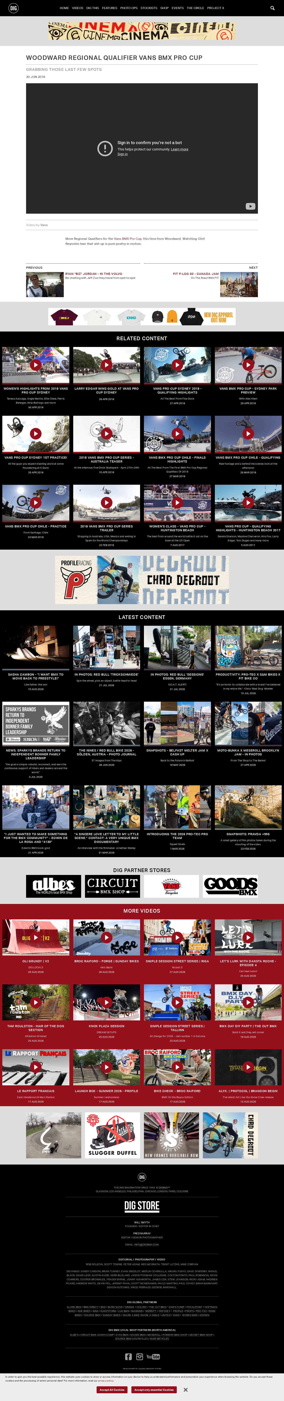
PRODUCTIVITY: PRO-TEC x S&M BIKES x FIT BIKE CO (248, 676)
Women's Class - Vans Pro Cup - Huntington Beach (177, 528)
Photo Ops (129, 8)
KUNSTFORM (108, 1311)
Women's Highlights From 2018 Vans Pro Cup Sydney (36, 390)
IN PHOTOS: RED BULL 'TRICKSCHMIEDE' (107, 674)
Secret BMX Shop (201, 1334)
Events (178, 8)
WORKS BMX (190, 1315)
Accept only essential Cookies (154, 1389)
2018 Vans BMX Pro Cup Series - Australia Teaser (106, 459)
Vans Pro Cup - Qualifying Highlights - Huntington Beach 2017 (248, 528)
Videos (77, 8)
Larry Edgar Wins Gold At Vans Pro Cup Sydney (107, 390)
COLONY (142, 1307)
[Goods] (230, 886)
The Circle (195, 8)
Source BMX (123, 1338)
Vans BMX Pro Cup (127, 239)
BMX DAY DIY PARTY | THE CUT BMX (248, 1026)
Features (109, 8)
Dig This (92, 8)
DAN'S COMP (176, 1307)
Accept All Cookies (112, 1389)
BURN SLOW (115, 1307)
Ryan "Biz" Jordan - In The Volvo (93, 274)
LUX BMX (123, 1311)
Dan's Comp (106, 1334)
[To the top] (142, 1177)
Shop (164, 8)
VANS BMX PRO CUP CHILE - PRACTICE (35, 526)
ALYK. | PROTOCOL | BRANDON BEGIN (248, 1091)
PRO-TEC (201, 1311)
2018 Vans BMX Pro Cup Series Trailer (106, 528)
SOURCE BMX (92, 1315)
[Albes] (53, 886)
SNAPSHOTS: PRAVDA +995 (248, 834)
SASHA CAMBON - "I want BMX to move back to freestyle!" (36, 676)
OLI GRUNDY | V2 (35, 961)
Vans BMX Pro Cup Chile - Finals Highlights (177, 459)
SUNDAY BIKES (112, 1315)
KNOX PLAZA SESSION (106, 1026)
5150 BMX (122, 1334)
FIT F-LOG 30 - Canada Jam (196, 274)
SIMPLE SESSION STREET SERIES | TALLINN (177, 1028)
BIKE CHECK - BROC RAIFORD (177, 1091)
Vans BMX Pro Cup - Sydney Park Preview (248, 390)
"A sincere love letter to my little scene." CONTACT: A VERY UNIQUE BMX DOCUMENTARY (106, 838)
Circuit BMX (88, 1334)
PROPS (189, 1311)
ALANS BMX (74, 1307)
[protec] (53, 1135)
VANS (176, 1315)
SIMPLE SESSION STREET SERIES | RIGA (177, 961)
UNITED (166, 1315)
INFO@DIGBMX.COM (146, 1244)
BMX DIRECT (91, 1307)
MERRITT (151, 1311)
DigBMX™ (164, 1187)
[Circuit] (112, 886)
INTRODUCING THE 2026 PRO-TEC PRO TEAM (177, 836)
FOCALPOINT (195, 1307)
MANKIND (137, 1311)
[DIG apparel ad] (142, 316)
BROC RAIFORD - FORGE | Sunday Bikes (106, 961)
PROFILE (178, 1311)
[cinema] (142, 31)
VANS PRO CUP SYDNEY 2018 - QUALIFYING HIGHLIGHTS (177, 390)
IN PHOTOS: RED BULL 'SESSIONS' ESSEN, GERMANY (177, 676)
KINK (95, 1311)
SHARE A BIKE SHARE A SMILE (141, 1315)
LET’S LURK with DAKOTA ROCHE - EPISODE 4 (248, 963)
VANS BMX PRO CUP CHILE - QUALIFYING (248, 457)
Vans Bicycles (159, 1338)
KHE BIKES (84, 1311)
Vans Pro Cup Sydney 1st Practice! (35, 457)
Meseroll (154, 1334)
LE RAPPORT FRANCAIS (35, 1091)
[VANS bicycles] (171, 886)
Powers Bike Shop (175, 1334)
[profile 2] (142, 580)
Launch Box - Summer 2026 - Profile (106, 1091)
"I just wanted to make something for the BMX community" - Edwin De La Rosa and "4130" (36, 838)
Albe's (74, 1334)
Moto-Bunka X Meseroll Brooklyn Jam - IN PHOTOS (248, 752)
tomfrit (142, 1369)
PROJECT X (215, 8)
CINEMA (129, 1307)
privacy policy (105, 1380)
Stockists (149, 8)
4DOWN (204, 1315)
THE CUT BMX (157, 1307)
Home (64, 8)
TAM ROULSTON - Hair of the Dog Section (35, 1028)
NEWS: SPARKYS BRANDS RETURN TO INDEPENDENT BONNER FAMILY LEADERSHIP (35, 754)
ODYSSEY (164, 1311)
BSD (103, 1307)
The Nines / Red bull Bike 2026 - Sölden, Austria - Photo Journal (106, 752)
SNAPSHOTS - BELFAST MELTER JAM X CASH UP (177, 752)
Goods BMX (137, 1334)
